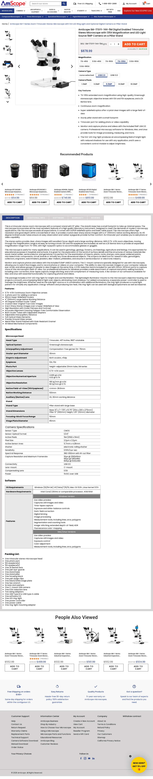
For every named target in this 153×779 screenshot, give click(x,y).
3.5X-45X (96, 61)
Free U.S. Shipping (85, 3)
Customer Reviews (49, 744)
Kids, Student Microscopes (103, 17)
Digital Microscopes (80, 17)
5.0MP (109, 84)
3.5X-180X (84, 66)
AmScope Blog (47, 740)
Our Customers (104, 734)
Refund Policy (103, 727)
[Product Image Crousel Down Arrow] (7, 102)
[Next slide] (150, 184)
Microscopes (7, 11)
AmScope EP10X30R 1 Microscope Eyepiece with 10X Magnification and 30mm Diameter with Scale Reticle (14, 191)
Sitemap (101, 737)
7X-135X (121, 61)
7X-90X (109, 61)
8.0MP (121, 84)
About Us (101, 721)
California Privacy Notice (108, 740)
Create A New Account (84, 721)
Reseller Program (81, 731)
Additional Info (36, 217)
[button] (139, 765)
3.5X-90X (134, 61)
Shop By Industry (67, 11)
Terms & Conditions (106, 724)
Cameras (19, 11)
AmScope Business (49, 721)
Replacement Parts (20, 734)
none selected (86, 75)
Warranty (77, 217)
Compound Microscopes (11, 17)
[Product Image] (7, 35)
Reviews (95, 217)
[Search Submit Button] (64, 4)
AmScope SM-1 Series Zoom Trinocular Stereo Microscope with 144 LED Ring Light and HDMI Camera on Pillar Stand (138, 655)
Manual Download (19, 744)
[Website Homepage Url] (13, 3)
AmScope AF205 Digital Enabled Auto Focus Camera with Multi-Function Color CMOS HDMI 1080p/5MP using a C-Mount (88, 191)
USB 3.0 (114, 75)
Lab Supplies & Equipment (35, 11)
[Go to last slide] (2, 184)
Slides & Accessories (52, 11)
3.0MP (97, 84)
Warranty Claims (19, 731)
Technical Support (20, 737)
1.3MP (84, 84)
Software (58, 217)
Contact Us (16, 724)
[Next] (71, 66)
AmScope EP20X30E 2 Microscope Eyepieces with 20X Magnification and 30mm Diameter (38, 191)
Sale (118, 11)
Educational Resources (51, 737)
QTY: (105, 44)
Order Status (17, 747)
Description (13, 217)
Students (80, 11)
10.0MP (134, 84)
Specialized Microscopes (57, 17)
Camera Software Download (24, 740)
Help (13, 721)
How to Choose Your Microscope (56, 727)
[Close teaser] (130, 756)
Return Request (18, 727)
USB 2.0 (101, 75)
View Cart (78, 724)
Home (5, 24)
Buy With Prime (110, 11)
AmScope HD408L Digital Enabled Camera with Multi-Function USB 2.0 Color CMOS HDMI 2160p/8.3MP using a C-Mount (63, 191)
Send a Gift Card (81, 734)
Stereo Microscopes (34, 17)
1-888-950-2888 (109, 3)
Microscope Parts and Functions (56, 734)
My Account (131, 3)
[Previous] (19, 66)
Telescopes (95, 11)
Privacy (100, 731)
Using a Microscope (50, 731)
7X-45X (84, 61)
